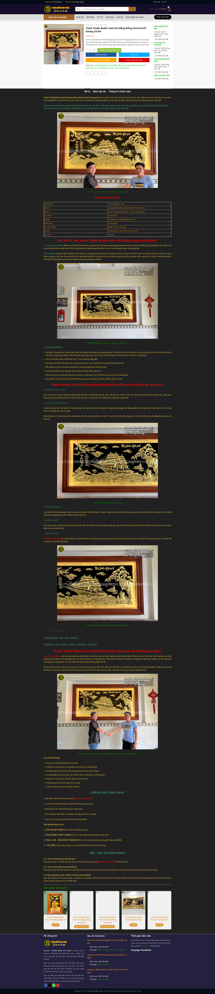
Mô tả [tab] (87, 91)
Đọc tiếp (55, 925)
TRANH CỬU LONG (56, 644)
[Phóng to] (46, 61)
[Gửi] (132, 9)
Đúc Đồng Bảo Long (134, 991)
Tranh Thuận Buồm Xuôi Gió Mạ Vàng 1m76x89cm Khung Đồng (133, 919)
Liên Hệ (120, 17)
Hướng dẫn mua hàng (134, 17)
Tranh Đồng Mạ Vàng (53, 539)
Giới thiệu (90, 17)
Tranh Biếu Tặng (101, 25)
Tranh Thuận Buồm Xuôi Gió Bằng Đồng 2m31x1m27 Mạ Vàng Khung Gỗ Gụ (81, 919)
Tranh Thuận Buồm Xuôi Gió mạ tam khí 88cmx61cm (159, 919)
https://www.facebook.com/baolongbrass (111, 950)
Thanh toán (156, 2)
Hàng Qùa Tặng (103, 964)
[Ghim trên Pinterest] (100, 73)
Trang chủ (80, 17)
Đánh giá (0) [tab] (99, 91)
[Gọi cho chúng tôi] (54, 985)
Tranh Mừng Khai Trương (131, 65)
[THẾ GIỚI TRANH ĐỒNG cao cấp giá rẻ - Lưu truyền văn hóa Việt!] (58, 9)
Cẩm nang (110, 17)
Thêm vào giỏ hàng (109, 50)
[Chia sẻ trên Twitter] (92, 73)
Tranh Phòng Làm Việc (105, 68)
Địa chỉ (164, 2)
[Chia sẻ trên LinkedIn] (104, 73)
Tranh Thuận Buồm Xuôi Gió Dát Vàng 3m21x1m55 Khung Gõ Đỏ (107, 919)
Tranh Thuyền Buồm (122, 68)
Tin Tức (100, 17)
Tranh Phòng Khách (101, 65)
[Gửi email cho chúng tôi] (170, 2)
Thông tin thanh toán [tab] (120, 91)
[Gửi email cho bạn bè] (96, 73)
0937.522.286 (50, 2)
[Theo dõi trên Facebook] (168, 2)
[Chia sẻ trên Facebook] (88, 73)
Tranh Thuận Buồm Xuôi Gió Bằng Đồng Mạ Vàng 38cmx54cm (55, 919)
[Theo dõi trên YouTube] (58, 985)
